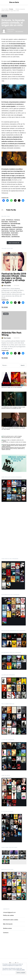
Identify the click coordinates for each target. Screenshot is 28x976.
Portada (11, 9)
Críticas (4, 16)
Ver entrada (5, 307)
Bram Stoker (5, 221)
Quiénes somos (7, 928)
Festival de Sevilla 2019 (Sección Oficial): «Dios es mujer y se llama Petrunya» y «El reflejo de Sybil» (14, 278)
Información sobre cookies (10, 919)
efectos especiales (6, 227)
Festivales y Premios (14, 254)
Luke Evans (19, 229)
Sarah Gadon (14, 233)
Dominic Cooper (6, 225)
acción (3, 219)
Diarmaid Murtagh (15, 223)
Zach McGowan (15, 236)
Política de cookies (20, 969)
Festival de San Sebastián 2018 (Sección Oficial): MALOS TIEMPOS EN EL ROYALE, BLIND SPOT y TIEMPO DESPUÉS (13, 448)
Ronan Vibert (19, 231)
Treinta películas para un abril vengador (11, 437)
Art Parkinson (9, 219)
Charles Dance (13, 221)
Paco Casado (7, 285)
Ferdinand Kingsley (17, 227)
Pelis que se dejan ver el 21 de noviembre (12, 387)
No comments (19, 31)
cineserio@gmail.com (9, 912)
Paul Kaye (12, 231)
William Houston (6, 236)
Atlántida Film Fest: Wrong (12, 333)
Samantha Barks (6, 233)
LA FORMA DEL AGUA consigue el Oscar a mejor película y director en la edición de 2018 (13, 407)
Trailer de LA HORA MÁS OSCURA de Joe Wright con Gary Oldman (13, 428)
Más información (8, 924)
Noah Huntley (5, 231)
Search (22, 365)
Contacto (5, 932)
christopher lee (6, 223)
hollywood (12, 229)
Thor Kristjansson (6, 234)
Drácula (13, 225)
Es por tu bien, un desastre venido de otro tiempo (14, 442)
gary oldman (5, 229)
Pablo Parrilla (10, 29)
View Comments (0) (14, 242)
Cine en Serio (14, 2)
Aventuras (17, 219)
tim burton (15, 234)
